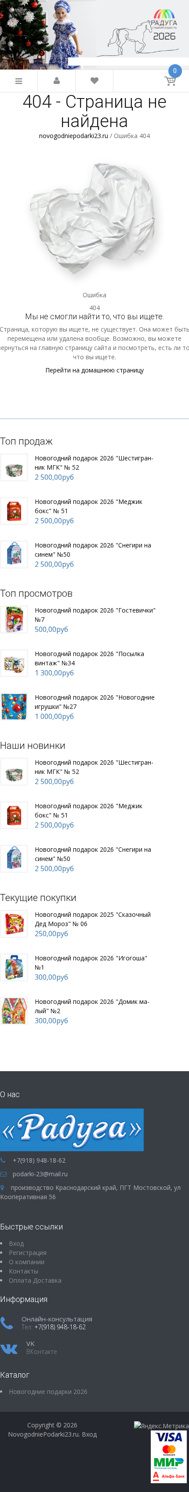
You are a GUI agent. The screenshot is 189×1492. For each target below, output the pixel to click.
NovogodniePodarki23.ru (43, 1434)
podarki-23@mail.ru (40, 1174)
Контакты (23, 1271)
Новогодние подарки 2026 (48, 1391)
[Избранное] (94, 81)
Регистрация (28, 1252)
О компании (26, 1262)
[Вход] (57, 81)
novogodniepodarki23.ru (73, 135)
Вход (89, 1434)
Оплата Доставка (35, 1280)
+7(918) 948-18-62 (39, 1160)
